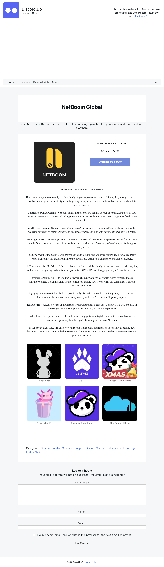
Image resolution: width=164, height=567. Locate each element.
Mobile (36, 452)
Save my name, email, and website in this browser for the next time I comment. (83, 534)
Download (24, 82)
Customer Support (73, 448)
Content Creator (51, 448)
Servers (56, 82)
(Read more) (140, 16)
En (155, 82)
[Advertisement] (82, 49)
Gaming (130, 448)
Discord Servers (95, 448)
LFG (28, 452)
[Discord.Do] (11, 17)
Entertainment (115, 448)
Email (82, 523)
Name (82, 511)
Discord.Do (32, 9)
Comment (82, 482)
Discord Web (41, 82)
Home (11, 82)
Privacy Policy (90, 562)
